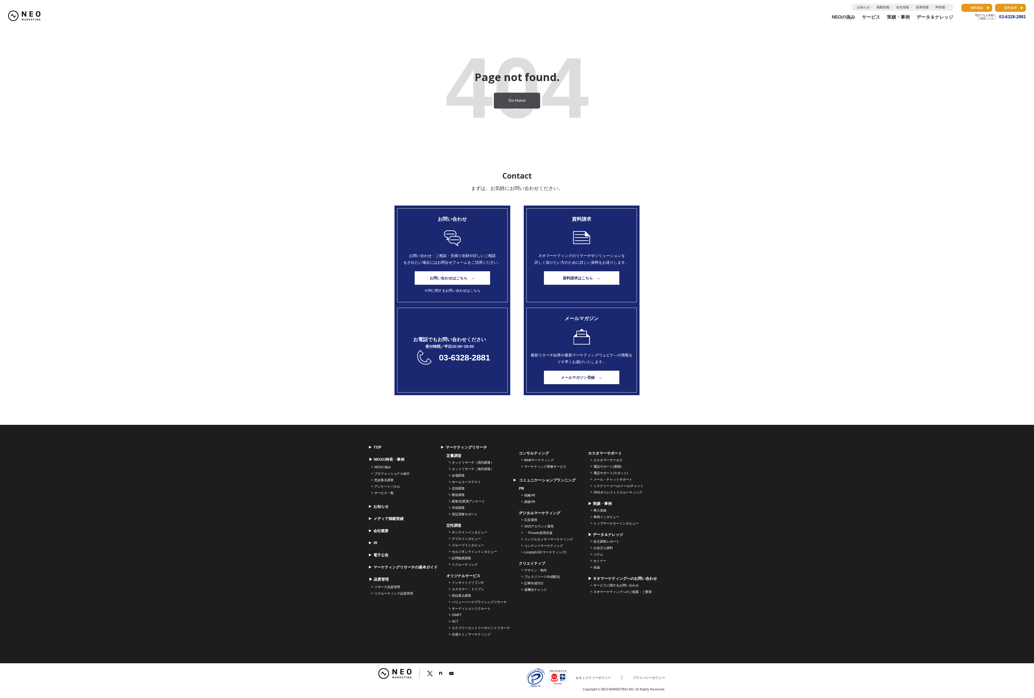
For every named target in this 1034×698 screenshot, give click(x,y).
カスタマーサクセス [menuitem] (608, 460)
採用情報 (922, 7)
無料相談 (976, 8)
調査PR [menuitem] (529, 502)
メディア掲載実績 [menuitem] (388, 518)
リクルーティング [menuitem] (465, 565)
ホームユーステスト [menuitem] (466, 482)
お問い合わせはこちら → (452, 278)
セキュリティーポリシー (593, 678)
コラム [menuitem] (598, 554)
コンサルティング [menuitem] (534, 453)
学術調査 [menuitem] (458, 508)
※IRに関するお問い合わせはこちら (452, 291)
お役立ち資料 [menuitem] (603, 548)
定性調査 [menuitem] (454, 525)
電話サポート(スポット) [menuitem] (610, 473)
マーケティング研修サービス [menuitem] (545, 466)
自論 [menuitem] (596, 567)
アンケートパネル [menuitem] (387, 486)
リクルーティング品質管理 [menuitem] (393, 593)
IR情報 (940, 7)
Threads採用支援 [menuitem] (538, 533)
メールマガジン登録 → (581, 377)
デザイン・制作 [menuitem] (535, 570)
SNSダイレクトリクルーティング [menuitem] (617, 492)
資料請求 (1010, 8)
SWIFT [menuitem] (457, 615)
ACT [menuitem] (455, 621)
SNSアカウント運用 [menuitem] (539, 526)
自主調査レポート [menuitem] (606, 541)
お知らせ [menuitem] (381, 506)
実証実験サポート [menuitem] (465, 514)
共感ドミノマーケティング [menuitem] (471, 634)
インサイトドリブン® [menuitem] (467, 583)
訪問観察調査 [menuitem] (461, 558)
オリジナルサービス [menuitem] (463, 576)
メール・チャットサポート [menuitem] (612, 479)
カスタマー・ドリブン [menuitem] (468, 589)
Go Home (517, 100)
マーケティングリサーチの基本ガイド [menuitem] (405, 567)
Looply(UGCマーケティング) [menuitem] (545, 552)
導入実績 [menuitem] (599, 510)
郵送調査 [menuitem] (458, 495)
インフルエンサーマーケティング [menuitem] (548, 539)
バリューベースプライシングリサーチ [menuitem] (479, 602)
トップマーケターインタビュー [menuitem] (616, 523)
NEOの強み (843, 17)
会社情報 (902, 7)
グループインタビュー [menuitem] (468, 545)
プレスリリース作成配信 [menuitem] (542, 577)
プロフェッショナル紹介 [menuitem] (392, 473)
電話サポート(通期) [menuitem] (607, 466)
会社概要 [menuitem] (381, 531)
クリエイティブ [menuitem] (532, 563)
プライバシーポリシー (649, 678)
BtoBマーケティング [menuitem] (539, 460)
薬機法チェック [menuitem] (535, 590)
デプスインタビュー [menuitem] (466, 539)
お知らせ (863, 7)
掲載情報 (882, 7)
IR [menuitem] (375, 543)
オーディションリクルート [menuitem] (471, 608)
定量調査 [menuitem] (454, 455)
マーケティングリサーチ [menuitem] (466, 447)
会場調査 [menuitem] (458, 475)
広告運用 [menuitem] (530, 520)
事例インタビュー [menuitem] (606, 517)
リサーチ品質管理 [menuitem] (387, 587)
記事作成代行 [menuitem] (534, 583)
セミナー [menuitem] (599, 561)
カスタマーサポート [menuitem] (605, 453)
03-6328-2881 (464, 357)
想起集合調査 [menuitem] (384, 480)
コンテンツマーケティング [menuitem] (543, 546)
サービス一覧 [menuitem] (384, 493)
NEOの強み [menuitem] (382, 467)
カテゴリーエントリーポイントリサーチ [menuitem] (481, 628)
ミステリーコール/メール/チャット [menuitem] (618, 486)
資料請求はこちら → (581, 278)
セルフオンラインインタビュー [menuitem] (474, 552)
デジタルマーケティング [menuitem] (539, 513)
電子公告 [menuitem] (381, 555)
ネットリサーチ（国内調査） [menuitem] (473, 462)
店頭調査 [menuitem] (458, 488)
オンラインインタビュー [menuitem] (469, 532)
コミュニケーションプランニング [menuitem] (547, 480)
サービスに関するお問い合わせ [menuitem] (616, 585)
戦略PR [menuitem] (529, 495)
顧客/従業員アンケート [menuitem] (468, 501)
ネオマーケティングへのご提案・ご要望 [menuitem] (622, 592)
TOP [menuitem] (377, 447)
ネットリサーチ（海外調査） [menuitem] (473, 469)
